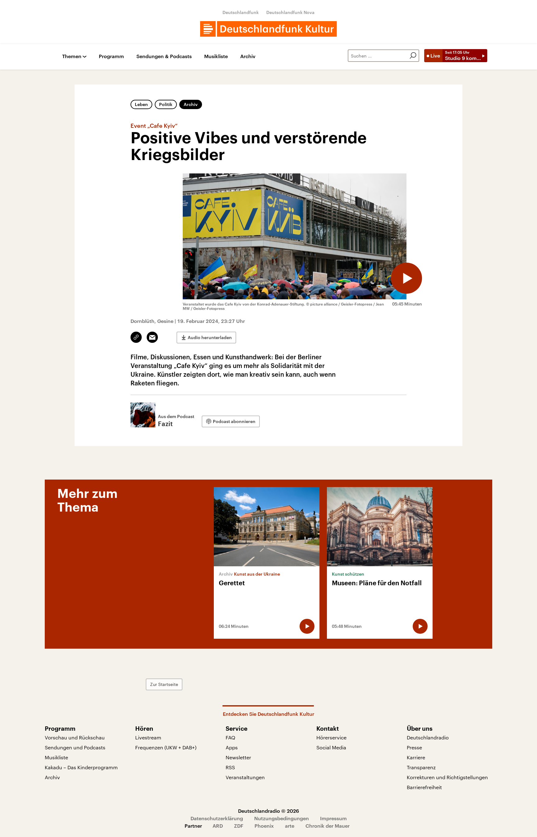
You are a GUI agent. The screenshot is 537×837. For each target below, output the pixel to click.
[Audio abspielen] (406, 278)
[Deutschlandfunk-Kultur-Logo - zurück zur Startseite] (268, 29)
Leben (141, 104)
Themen (71, 56)
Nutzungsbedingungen (281, 818)
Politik (165, 104)
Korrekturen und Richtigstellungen (447, 777)
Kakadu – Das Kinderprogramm (81, 767)
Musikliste (216, 56)
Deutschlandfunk (241, 12)
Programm (111, 56)
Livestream (148, 737)
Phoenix (264, 826)
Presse (414, 747)
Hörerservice (331, 737)
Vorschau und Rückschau (75, 737)
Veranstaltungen (245, 777)
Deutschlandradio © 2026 (268, 811)
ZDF (238, 826)
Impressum (333, 818)
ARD (218, 826)
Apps (232, 747)
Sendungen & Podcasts (164, 56)
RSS (230, 767)
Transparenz (421, 767)
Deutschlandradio (428, 737)
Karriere (416, 757)
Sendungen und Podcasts (75, 747)
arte (289, 826)
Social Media (331, 747)
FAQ (230, 737)
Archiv (247, 56)
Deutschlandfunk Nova (290, 12)
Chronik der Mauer (327, 826)
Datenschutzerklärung (216, 818)
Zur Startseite (164, 684)
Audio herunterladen (210, 337)
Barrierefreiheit (424, 787)
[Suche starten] (413, 55)
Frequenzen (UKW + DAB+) (165, 747)
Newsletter (238, 757)
